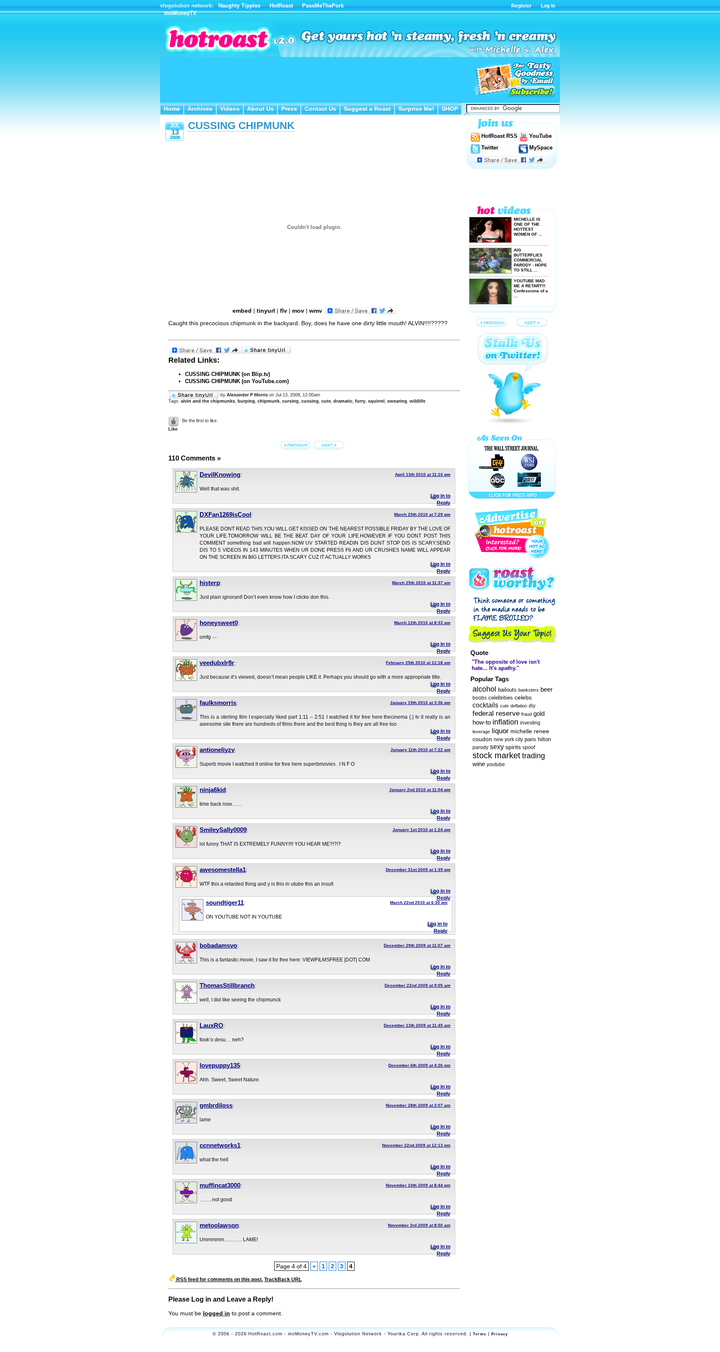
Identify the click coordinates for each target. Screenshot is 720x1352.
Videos (230, 108)
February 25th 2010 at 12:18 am (418, 662)
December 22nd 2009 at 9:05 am (417, 985)
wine (478, 763)
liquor (500, 731)
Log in (548, 6)
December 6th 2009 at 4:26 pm (419, 1065)
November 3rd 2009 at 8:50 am (419, 1225)
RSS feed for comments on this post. (219, 1279)
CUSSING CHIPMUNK (241, 125)
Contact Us (320, 108)
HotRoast (281, 5)
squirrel (376, 400)
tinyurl (266, 310)
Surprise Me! (416, 108)
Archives (200, 108)
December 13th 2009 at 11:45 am (417, 1025)
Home (172, 108)
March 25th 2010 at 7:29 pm (422, 514)
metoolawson (219, 1225)
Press (289, 108)
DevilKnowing (220, 474)
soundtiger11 (225, 902)
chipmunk (269, 400)
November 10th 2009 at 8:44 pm (418, 1185)
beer (546, 689)
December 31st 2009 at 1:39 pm (418, 869)
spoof (528, 747)
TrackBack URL (283, 1279)
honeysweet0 (219, 622)
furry (360, 400)
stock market (496, 755)
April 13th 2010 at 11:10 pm (422, 474)
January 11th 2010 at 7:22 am (420, 749)
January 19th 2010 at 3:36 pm (420, 702)
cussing (310, 400)
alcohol (484, 689)
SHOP (450, 108)
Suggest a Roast (367, 108)
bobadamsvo (218, 945)
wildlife (417, 400)
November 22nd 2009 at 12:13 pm (416, 1145)
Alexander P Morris (247, 394)
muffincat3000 (220, 1185)
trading (533, 756)
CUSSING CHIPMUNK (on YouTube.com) (237, 381)
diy (532, 706)
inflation (505, 722)
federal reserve (496, 713)
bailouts (507, 690)
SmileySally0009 (223, 829)
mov (298, 310)
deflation (518, 705)
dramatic (342, 400)
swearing (397, 400)
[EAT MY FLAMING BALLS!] (296, 445)
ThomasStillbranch (227, 985)
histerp (210, 582)
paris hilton (538, 739)
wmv (315, 310)
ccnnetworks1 (220, 1145)
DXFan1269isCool (225, 514)
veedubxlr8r (217, 662)
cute (326, 400)
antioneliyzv (217, 749)
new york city (508, 739)
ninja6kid (213, 789)
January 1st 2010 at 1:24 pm (421, 829)
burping (246, 400)
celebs (523, 697)
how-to (481, 722)
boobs (479, 698)
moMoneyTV (180, 13)
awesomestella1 (223, 869)
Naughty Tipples (239, 5)
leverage (481, 731)
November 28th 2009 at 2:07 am (418, 1105)
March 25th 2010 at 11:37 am (421, 582)
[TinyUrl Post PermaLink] (266, 351)
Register (521, 6)
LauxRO (211, 1025)
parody (480, 747)
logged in (216, 1313)
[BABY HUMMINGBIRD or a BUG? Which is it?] (330, 445)
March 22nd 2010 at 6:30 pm (419, 902)
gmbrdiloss (216, 1105)
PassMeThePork (323, 5)
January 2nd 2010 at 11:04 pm (419, 789)
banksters (528, 689)
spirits (513, 747)
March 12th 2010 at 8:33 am (422, 622)
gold (539, 713)
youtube (496, 764)
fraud (526, 714)
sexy (497, 746)
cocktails (485, 705)
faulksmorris (218, 702)
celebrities (500, 698)
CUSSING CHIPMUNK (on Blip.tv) (227, 374)
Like (173, 428)
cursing (290, 400)
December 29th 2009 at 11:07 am (417, 945)
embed (242, 310)
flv (283, 310)
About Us (260, 108)
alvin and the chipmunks (208, 400)
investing (530, 723)
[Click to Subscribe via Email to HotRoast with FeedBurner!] (514, 79)
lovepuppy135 (220, 1065)
